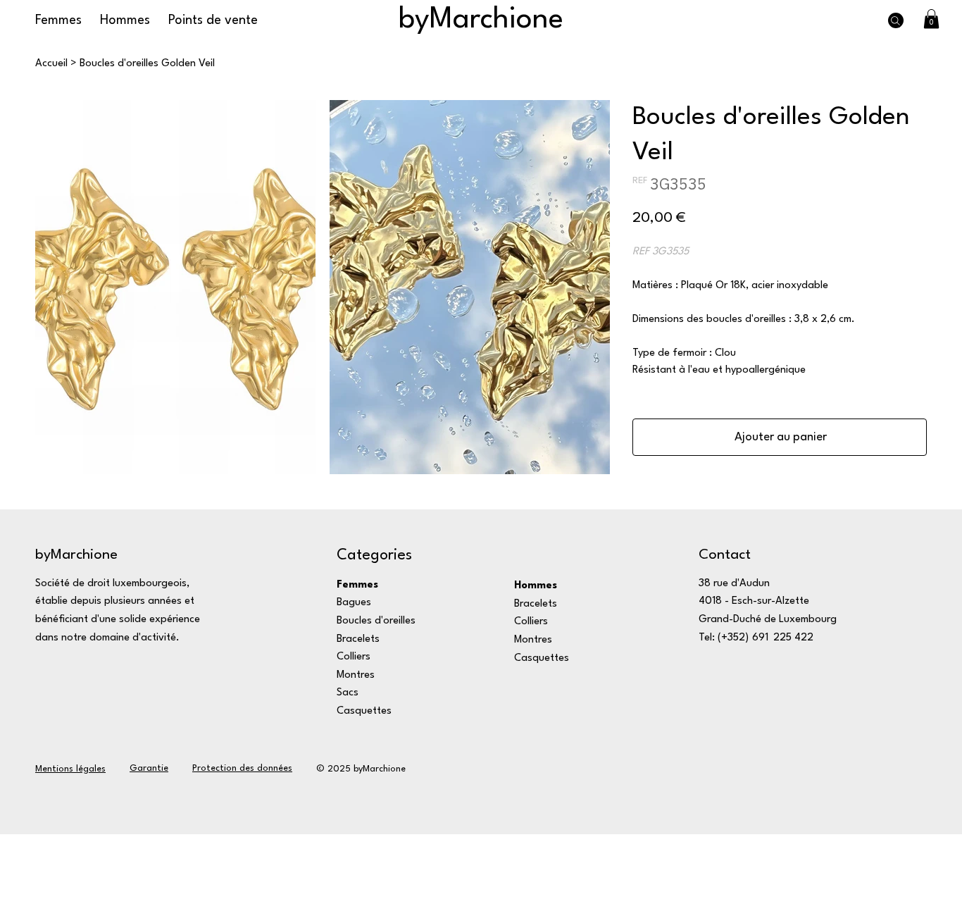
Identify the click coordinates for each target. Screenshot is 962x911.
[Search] (896, 20)
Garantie (149, 768)
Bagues (354, 602)
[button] (931, 18)
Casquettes (364, 711)
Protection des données (242, 768)
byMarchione (481, 20)
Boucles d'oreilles (376, 621)
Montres (356, 675)
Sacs (347, 693)
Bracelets (358, 639)
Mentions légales (70, 769)
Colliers (353, 657)
